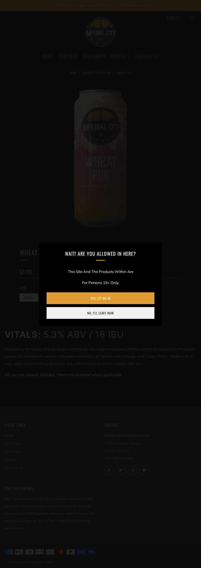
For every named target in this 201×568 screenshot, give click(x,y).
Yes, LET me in (101, 298)
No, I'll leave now (100, 313)
